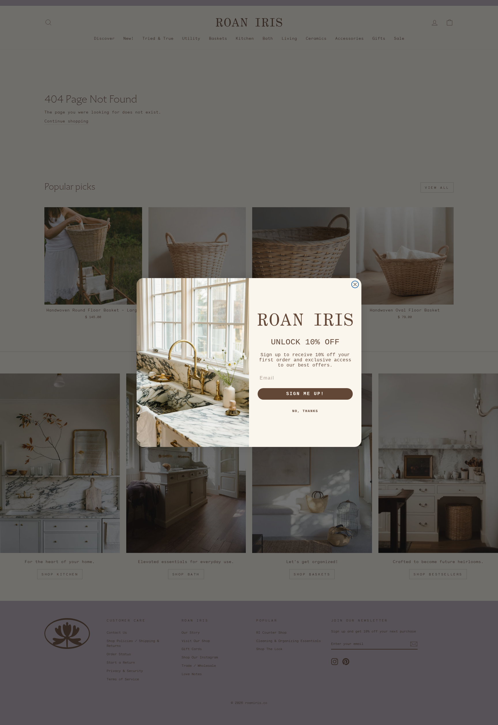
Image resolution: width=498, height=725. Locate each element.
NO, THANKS (305, 411)
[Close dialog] (355, 284)
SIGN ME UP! (305, 394)
